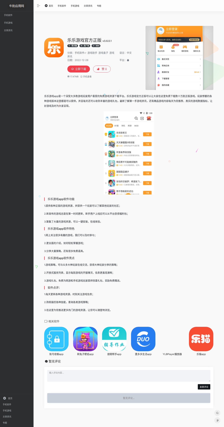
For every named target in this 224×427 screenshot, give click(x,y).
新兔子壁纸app (85, 354)
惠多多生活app (143, 354)
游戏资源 (109, 96)
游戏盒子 (103, 52)
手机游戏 (7, 410)
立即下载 (80, 69)
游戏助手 (92, 52)
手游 (136, 100)
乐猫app (201, 354)
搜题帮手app (114, 354)
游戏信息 (87, 294)
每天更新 (50, 294)
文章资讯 (7, 416)
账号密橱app (56, 354)
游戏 (51, 96)
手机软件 (7, 404)
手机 (75, 280)
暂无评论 (55, 361)
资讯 (144, 100)
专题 (5, 422)
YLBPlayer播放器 (172, 354)
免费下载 (170, 96)
